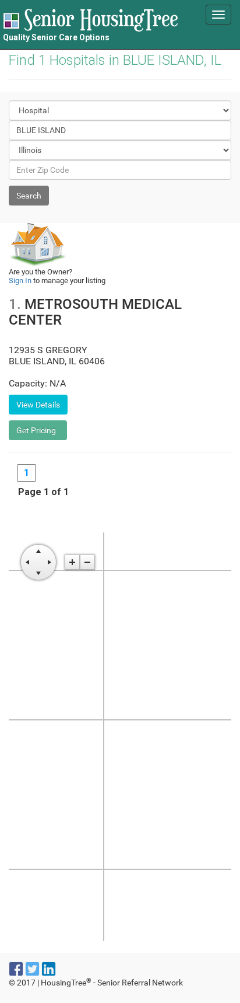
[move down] (38, 573)
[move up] (38, 551)
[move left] (27, 562)
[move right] (49, 562)
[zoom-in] (72, 562)
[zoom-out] (87, 562)
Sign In (20, 280)
